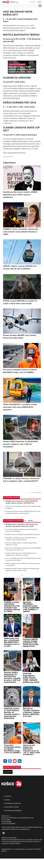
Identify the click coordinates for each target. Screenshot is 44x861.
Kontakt (8, 796)
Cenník (7, 800)
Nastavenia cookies (12, 807)
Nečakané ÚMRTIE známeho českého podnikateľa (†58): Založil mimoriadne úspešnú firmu (22, 569)
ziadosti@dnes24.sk (23, 829)
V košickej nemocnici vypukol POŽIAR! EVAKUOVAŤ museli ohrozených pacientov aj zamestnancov (23, 512)
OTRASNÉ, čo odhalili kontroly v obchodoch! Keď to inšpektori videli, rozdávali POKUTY (21, 539)
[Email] (15, 761)
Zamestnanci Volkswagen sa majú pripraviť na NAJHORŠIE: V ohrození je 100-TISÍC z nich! (23, 549)
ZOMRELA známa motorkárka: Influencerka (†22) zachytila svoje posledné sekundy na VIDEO (22, 525)
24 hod (30, 520)
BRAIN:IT (4, 851)
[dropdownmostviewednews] (22, 516)
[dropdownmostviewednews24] (22, 575)
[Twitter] (10, 761)
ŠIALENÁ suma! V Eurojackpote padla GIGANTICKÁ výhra (23, 534)
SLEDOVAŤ (8, 772)
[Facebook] (5, 761)
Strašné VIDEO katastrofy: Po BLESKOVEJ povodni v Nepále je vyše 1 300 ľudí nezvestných (21, 554)
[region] (17, 2)
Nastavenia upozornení (13, 810)
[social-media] (3, 833)
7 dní (24, 520)
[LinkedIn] (19, 761)
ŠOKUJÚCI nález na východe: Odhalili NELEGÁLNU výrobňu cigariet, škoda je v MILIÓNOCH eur (22, 502)
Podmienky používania (13, 803)
